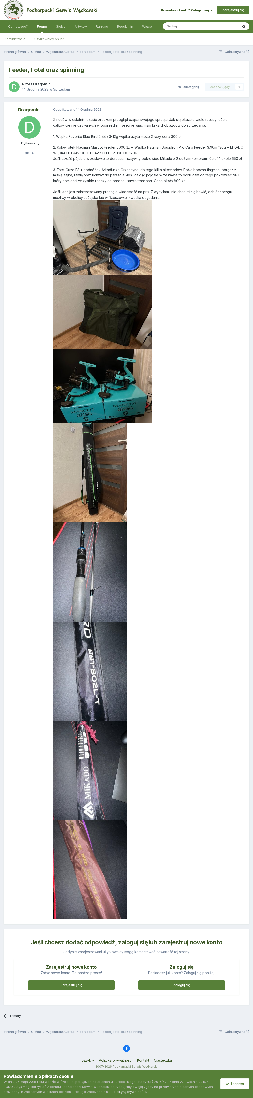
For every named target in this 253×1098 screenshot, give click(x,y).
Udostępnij (190, 87)
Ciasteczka (163, 1060)
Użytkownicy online (49, 39)
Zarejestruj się (233, 10)
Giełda (61, 26)
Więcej (147, 26)
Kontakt (143, 1060)
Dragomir (41, 84)
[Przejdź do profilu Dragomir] (14, 86)
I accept (236, 1084)
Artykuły (81, 26)
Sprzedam (61, 89)
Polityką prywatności (130, 1092)
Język (86, 1060)
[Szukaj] (243, 26)
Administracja (14, 39)
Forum (42, 26)
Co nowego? (18, 26)
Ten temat (224, 26)
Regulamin (125, 26)
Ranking (102, 26)
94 (31, 153)
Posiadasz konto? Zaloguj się (186, 10)
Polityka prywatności (115, 1060)
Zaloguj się (181, 985)
